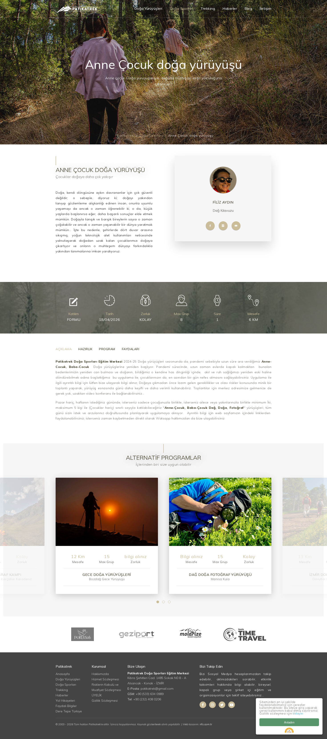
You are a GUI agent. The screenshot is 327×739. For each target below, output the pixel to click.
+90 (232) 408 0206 (147, 699)
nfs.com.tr (206, 724)
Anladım (289, 722)
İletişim (265, 8)
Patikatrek (125, 136)
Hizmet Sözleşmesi (105, 679)
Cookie (289, 730)
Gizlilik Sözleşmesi (105, 701)
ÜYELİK (97, 695)
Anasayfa (63, 674)
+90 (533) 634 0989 (150, 694)
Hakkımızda (100, 674)
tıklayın (298, 713)
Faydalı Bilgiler (66, 706)
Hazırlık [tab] (85, 349)
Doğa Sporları (181, 8)
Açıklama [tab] (64, 349)
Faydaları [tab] (130, 349)
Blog (248, 8)
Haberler (229, 8)
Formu (74, 319)
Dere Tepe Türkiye (69, 711)
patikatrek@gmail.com (157, 689)
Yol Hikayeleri (65, 701)
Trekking (207, 8)
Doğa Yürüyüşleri (148, 8)
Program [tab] (107, 349)
